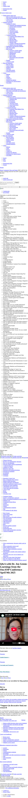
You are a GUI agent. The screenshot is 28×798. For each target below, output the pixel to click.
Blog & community (8, 63)
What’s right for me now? (9, 547)
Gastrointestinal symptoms (9, 752)
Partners (8, 77)
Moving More (12, 39)
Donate (5, 10)
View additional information (12, 788)
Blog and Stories (13, 170)
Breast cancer (6, 737)
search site (5, 178)
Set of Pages (6, 192)
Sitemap (23, 720)
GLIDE (9, 796)
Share (4, 4)
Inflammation (12, 53)
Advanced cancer (13, 31)
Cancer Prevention (13, 105)
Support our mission (11, 80)
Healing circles (10, 67)
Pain (4, 756)
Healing (8, 60)
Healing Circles (10, 140)
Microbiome (12, 54)
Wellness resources (7, 22)
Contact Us (9, 151)
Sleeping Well (12, 42)
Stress (4, 759)
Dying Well (12, 33)
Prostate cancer (6, 738)
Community (6, 170)
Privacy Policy (6, 792)
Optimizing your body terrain (10, 764)
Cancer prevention (13, 32)
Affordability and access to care (11, 731)
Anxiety (5, 748)
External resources (10, 71)
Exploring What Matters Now (16, 36)
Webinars (8, 68)
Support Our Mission (11, 152)
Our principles (9, 21)
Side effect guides (10, 47)
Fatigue (5, 750)
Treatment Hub (13, 99)
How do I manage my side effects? (11, 558)
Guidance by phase (11, 24)
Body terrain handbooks (6, 761)
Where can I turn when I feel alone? (12, 557)
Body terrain (9, 49)
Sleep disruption (7, 757)
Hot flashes (6, 753)
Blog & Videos (10, 137)
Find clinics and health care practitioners (16, 18)
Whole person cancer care (9, 15)
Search (4, 2)
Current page (6, 191)
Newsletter (9, 82)
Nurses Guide (6, 6)
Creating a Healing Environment (17, 43)
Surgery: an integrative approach (11, 739)
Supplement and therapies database (14, 46)
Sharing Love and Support (15, 45)
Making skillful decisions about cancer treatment (15, 723)
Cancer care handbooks (6, 734)
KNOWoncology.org (5, 590)
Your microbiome (13, 127)
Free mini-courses (10, 70)
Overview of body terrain (15, 50)
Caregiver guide (10, 61)
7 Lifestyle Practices (11, 35)
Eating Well (12, 38)
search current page (8, 179)
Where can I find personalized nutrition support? (15, 560)
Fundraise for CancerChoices (13, 81)
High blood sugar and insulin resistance (12, 767)
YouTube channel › (17, 648)
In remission (12, 29)
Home (1, 170)
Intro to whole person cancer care (14, 17)
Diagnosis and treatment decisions (17, 25)
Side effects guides (10, 120)
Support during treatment (15, 26)
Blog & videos (9, 64)
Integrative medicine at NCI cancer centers (13, 727)
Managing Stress (13, 40)
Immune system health (14, 52)
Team (7, 75)
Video (1, 576)
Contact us (8, 78)
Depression (6, 749)
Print (4, 3)
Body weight (12, 56)
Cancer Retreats (10, 138)
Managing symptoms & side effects (8, 745)
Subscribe (2, 683)
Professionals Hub (7, 8)
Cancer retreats (10, 66)
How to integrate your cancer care (8, 720)
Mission (8, 74)
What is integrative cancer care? (11, 546)
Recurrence (12, 28)
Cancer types (9, 19)
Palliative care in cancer (9, 742)
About (4, 73)
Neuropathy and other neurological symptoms (14, 755)
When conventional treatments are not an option (15, 741)
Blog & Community (8, 135)
